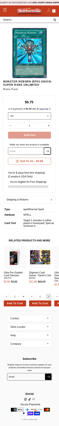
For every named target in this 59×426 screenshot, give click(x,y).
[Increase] (48, 126)
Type (7, 209)
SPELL (27, 214)
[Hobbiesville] (29, 10)
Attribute (9, 214)
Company (15, 343)
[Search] (55, 20)
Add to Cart (15, 303)
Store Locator (17, 327)
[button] (29, 108)
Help (13, 335)
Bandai (32, 278)
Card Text (10, 223)
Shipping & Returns (17, 199)
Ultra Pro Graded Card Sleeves (13, 274)
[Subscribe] (47, 151)
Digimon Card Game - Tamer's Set (40, 274)
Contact (14, 318)
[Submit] (48, 376)
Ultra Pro (7, 278)
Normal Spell (36, 209)
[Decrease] (10, 126)
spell (26, 209)
